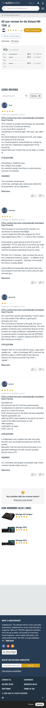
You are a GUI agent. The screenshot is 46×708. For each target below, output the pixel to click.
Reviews (15, 41)
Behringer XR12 (21, 540)
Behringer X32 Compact (24, 514)
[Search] (4, 8)
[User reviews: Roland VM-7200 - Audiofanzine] (11, 3)
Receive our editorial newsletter (15, 660)
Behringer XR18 (21, 527)
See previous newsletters (11, 671)
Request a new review (23, 500)
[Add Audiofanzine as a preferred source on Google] (9, 652)
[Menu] (42, 8)
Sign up (30, 665)
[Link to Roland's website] (8, 26)
